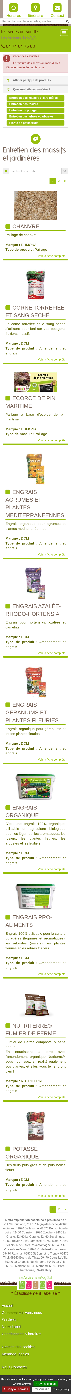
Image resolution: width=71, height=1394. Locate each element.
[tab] (35, 80)
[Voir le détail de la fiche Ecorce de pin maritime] (35, 381)
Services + (10, 1320)
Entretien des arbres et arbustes (31, 116)
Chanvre (25, 226)
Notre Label (11, 1327)
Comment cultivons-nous (22, 1313)
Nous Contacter (14, 1367)
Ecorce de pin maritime (30, 402)
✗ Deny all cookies (15, 1389)
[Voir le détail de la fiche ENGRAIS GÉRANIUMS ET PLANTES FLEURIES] (35, 681)
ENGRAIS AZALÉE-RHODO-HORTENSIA (33, 610)
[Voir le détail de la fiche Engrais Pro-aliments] (35, 896)
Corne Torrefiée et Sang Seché (34, 311)
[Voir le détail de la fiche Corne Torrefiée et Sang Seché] (36, 284)
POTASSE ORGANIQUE (22, 1153)
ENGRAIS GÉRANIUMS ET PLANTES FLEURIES (32, 712)
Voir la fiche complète (52, 256)
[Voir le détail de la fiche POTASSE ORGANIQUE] (35, 1125)
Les (20, 35)
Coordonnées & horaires (21, 1334)
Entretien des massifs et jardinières (33, 97)
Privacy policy (61, 1389)
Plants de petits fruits (23, 122)
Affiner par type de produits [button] (31, 80)
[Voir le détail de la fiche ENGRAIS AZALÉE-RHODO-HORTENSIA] (35, 583)
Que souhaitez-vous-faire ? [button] (31, 89)
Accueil (7, 1306)
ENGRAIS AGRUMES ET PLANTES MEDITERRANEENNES (34, 503)
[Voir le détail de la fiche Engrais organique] (35, 786)
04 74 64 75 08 (20, 46)
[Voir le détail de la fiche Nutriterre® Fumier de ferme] (35, 1002)
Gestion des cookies (18, 1347)
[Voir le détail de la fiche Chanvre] (35, 205)
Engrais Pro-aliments (28, 921)
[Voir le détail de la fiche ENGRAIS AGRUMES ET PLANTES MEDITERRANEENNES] (35, 469)
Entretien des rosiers (23, 104)
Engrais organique (22, 811)
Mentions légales (15, 1354)
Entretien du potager (23, 110)
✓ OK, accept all (45, 1383)
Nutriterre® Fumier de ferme (30, 1029)
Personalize (41, 1389)
